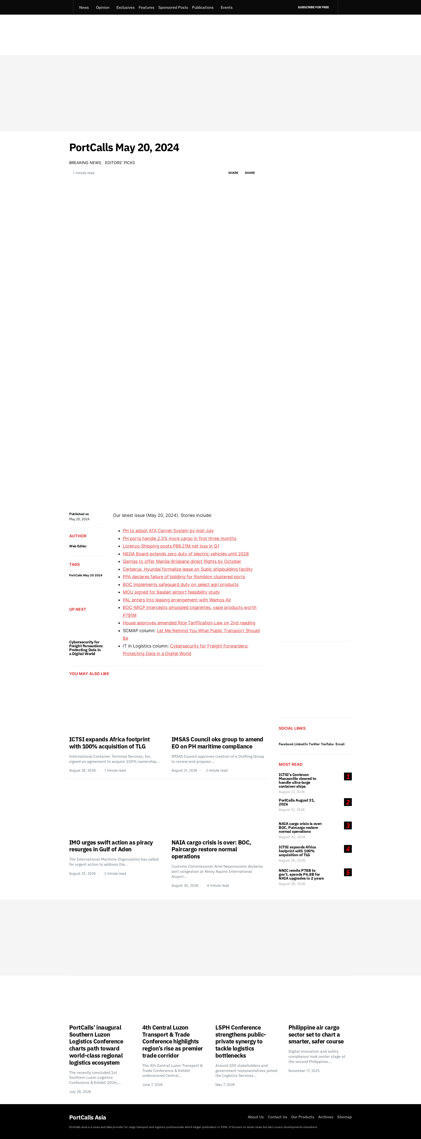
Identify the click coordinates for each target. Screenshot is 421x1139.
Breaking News (85, 162)
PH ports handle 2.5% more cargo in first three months (179, 538)
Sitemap (344, 1116)
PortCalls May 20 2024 (85, 575)
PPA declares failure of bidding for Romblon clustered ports (184, 576)
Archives (325, 1116)
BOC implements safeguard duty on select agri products (181, 584)
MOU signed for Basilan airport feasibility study (171, 592)
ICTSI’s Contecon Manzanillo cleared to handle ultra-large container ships (297, 780)
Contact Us (277, 1116)
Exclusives (125, 7)
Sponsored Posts (173, 7)
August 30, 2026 (292, 837)
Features (146, 7)
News (84, 7)
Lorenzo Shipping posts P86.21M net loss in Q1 (171, 546)
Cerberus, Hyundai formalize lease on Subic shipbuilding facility (188, 569)
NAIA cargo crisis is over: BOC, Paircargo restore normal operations (300, 827)
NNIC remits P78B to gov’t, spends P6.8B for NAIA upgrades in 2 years (301, 874)
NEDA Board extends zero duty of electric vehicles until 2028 (186, 553)
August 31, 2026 (292, 792)
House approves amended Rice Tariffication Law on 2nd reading (189, 622)
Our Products (302, 1116)
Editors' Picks (120, 162)
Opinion (102, 7)
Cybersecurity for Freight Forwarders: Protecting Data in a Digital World (86, 647)
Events (227, 7)
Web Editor (78, 546)
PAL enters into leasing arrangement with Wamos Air (177, 599)
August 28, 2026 (292, 860)
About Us (256, 1116)
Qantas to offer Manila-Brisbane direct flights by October (182, 561)
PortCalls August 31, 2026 (297, 802)
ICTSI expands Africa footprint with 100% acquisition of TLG (297, 850)
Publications (203, 7)
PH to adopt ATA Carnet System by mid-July (168, 530)
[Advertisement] (210, 93)
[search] (345, 7)
